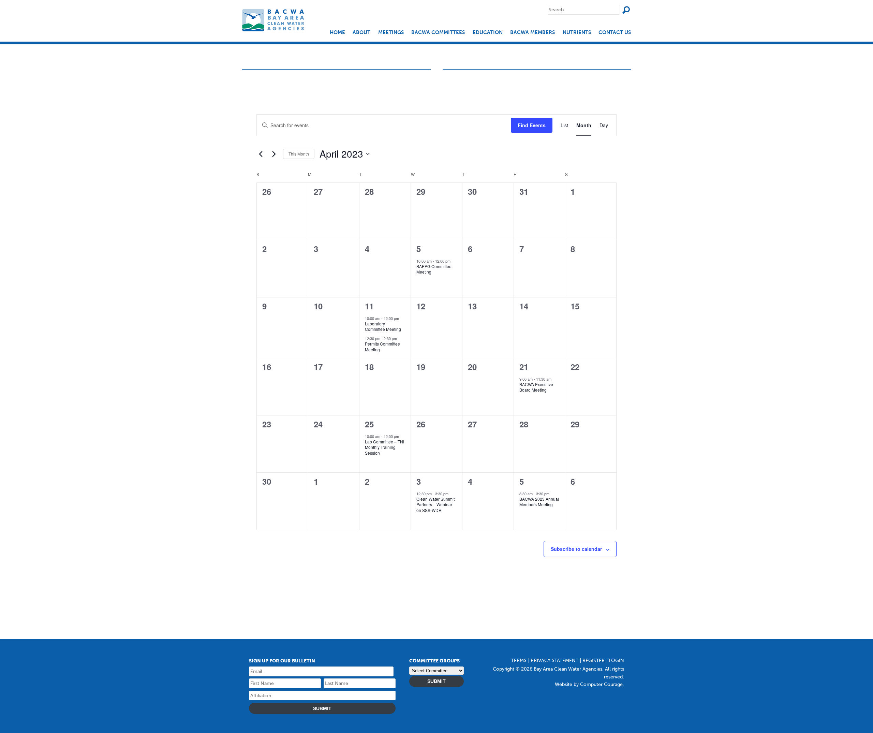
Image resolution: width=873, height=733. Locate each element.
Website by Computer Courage (589, 684)
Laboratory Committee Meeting (383, 326)
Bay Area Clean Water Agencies (274, 20)
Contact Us (614, 32)
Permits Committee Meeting (382, 346)
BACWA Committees (438, 32)
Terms (519, 660)
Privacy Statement (554, 660)
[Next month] (274, 154)
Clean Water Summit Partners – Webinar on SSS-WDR (435, 504)
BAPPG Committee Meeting (434, 269)
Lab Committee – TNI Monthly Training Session (384, 447)
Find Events (532, 125)
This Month (298, 154)
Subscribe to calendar (576, 548)
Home (337, 32)
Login (616, 660)
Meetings (391, 32)
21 (523, 366)
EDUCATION (488, 32)
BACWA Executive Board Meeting (536, 387)
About (361, 32)
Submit (322, 708)
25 (369, 424)
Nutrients (577, 32)
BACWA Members (532, 32)
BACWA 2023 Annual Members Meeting (539, 502)
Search (626, 10)
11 (369, 306)
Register (593, 660)
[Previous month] (260, 154)
